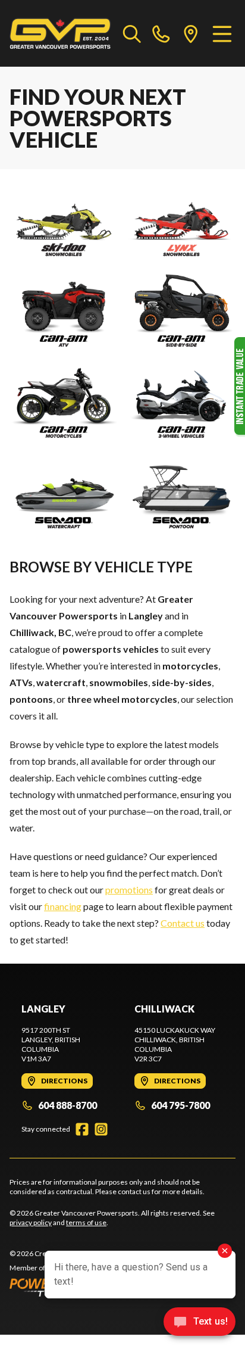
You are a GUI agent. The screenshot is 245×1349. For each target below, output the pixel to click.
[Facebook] (82, 1129)
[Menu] (222, 33)
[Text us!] (199, 1322)
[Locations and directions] (191, 33)
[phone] (161, 33)
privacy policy (31, 1222)
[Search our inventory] (132, 33)
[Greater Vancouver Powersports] (60, 33)
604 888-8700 (67, 1105)
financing (62, 906)
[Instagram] (101, 1129)
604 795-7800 (180, 1105)
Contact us (183, 923)
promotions (129, 889)
